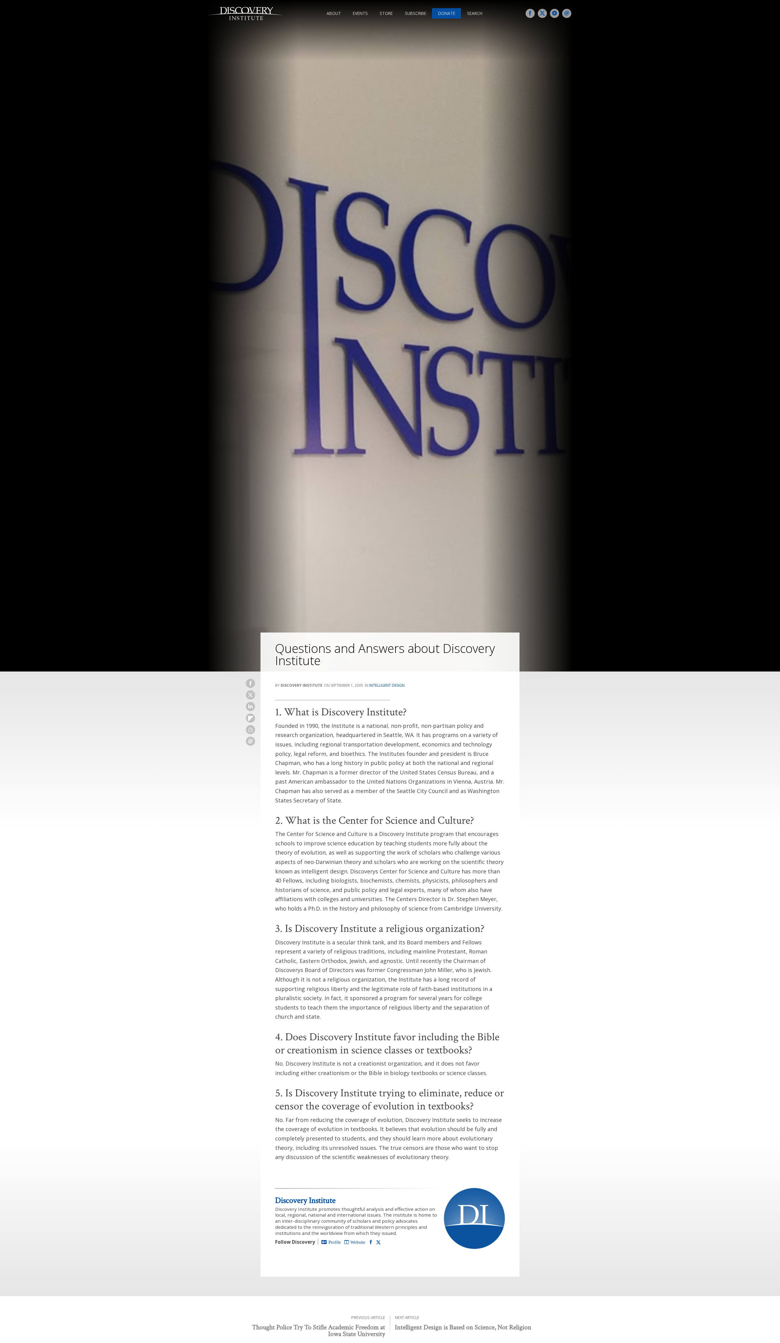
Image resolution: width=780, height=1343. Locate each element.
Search (474, 13)
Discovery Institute (305, 1200)
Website (357, 1242)
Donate (446, 13)
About (334, 13)
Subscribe (415, 13)
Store (386, 13)
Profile (334, 1242)
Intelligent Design (387, 685)
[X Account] (378, 1242)
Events (360, 13)
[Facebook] (371, 1241)
